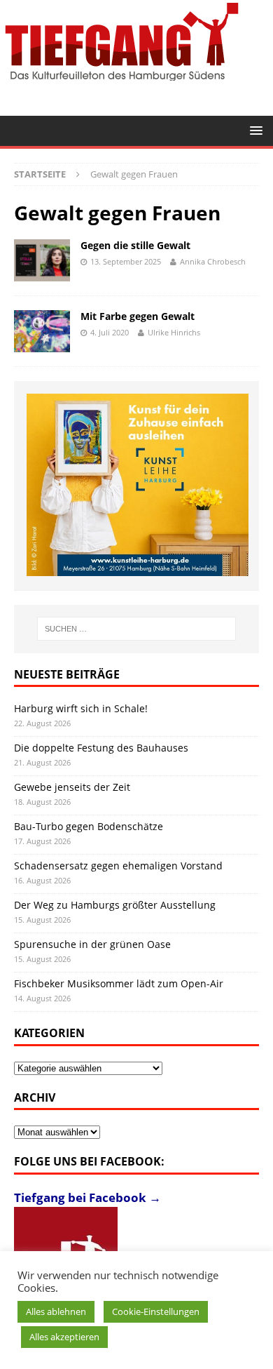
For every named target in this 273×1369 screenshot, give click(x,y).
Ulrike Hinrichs (174, 332)
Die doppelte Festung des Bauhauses (101, 747)
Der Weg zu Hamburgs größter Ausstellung (115, 904)
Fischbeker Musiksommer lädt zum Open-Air (118, 983)
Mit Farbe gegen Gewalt (137, 316)
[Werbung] (138, 485)
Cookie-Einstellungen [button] (156, 1311)
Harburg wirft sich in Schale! (81, 708)
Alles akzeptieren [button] (64, 1336)
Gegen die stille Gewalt (135, 245)
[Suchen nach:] (137, 629)
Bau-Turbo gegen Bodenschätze (88, 826)
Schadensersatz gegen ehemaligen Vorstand (118, 865)
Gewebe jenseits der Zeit (72, 787)
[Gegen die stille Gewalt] (42, 260)
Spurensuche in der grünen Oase (92, 944)
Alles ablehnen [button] (56, 1311)
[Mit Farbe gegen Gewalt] (42, 331)
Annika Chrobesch (213, 261)
